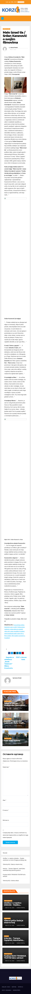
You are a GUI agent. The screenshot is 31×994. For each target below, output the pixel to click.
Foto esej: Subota (12, 740)
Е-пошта (6, 810)
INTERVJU (6, 936)
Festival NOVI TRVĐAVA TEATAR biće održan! (15, 957)
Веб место (6, 820)
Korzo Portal (8, 14)
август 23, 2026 (10, 925)
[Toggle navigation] (28, 18)
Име (4, 800)
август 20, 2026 (10, 943)
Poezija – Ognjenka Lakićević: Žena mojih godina (14, 723)
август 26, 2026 (10, 907)
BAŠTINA (14, 987)
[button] (14, 18)
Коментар (6, 767)
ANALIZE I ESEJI (6, 28)
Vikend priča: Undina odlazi (11, 880)
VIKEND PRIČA (7, 918)
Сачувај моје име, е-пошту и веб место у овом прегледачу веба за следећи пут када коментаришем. (15, 835)
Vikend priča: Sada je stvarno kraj (12, 864)
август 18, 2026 (10, 960)
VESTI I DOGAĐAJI (8, 900)
